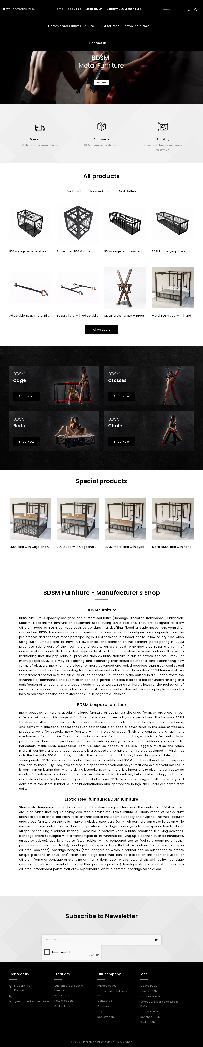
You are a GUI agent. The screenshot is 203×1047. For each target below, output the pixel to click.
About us (74, 9)
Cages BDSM (149, 986)
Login (101, 1011)
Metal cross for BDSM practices (127, 316)
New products (64, 1001)
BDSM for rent (108, 26)
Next (190, 65)
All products (101, 330)
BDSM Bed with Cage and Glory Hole (36, 547)
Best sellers (62, 1006)
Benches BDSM (150, 1017)
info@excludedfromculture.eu (30, 1001)
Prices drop (62, 995)
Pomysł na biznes (136, 26)
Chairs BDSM (149, 991)
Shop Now (26, 396)
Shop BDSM (94, 9)
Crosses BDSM (150, 996)
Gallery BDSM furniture (123, 9)
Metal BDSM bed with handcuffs (175, 316)
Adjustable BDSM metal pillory (31, 316)
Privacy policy (106, 986)
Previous (13, 65)
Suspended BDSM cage (74, 251)
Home (59, 9)
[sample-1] (101, 62)
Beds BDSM (148, 1022)
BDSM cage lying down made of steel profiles (137, 251)
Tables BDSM (149, 1011)
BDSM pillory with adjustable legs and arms (88, 316)
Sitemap (103, 1006)
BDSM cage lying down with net (175, 251)
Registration (105, 1017)
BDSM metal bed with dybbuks (127, 547)
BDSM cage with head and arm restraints (39, 251)
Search (187, 10)
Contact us (98, 43)
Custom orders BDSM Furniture (70, 26)
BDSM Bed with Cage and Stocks (80, 547)
